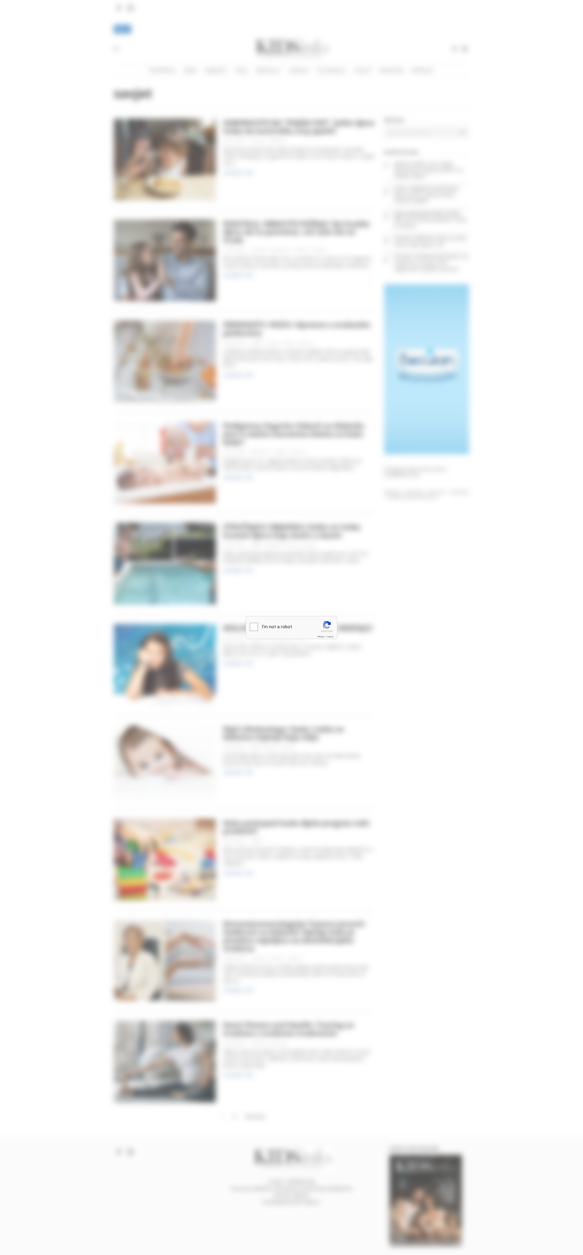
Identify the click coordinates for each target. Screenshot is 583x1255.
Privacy (321, 636)
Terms (330, 636)
